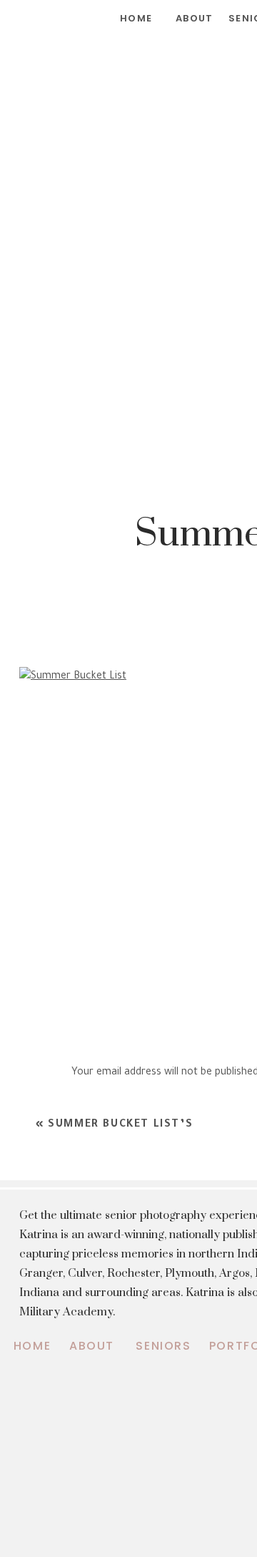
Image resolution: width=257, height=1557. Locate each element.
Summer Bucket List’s (120, 1125)
